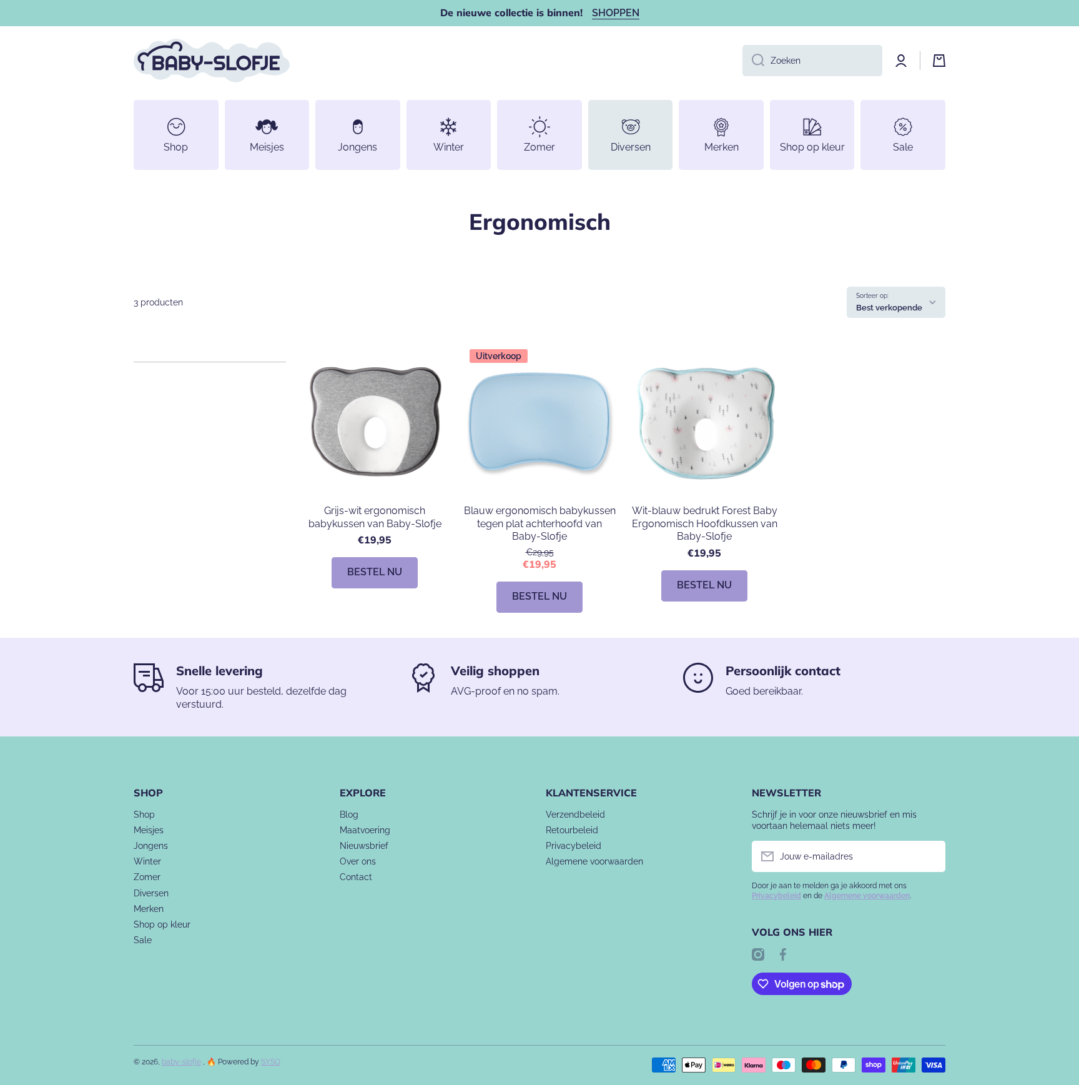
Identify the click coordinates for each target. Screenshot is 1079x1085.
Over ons (358, 861)
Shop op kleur (162, 924)
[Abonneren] (929, 856)
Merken (149, 909)
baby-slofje (181, 1062)
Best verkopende (889, 307)
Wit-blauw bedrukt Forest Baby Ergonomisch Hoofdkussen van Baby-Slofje (704, 524)
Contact (356, 877)
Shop (144, 815)
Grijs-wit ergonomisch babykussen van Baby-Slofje (374, 517)
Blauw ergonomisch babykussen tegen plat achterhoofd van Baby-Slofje (540, 524)
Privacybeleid (573, 846)
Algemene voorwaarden (594, 861)
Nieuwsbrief (364, 846)
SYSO (270, 1062)
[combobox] (812, 60)
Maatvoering (365, 830)
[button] (939, 60)
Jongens (151, 846)
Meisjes (149, 830)
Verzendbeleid (575, 815)
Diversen (151, 893)
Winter (147, 861)
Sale (143, 940)
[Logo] (212, 60)
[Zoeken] (753, 60)
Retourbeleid (572, 830)
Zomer (147, 877)
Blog (349, 815)
